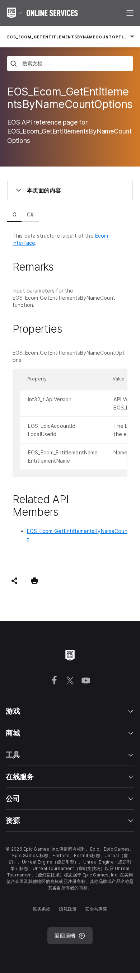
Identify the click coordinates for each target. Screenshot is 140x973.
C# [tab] (30, 214)
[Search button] (13, 64)
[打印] (34, 581)
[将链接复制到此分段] (62, 266)
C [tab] (14, 214)
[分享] (14, 581)
